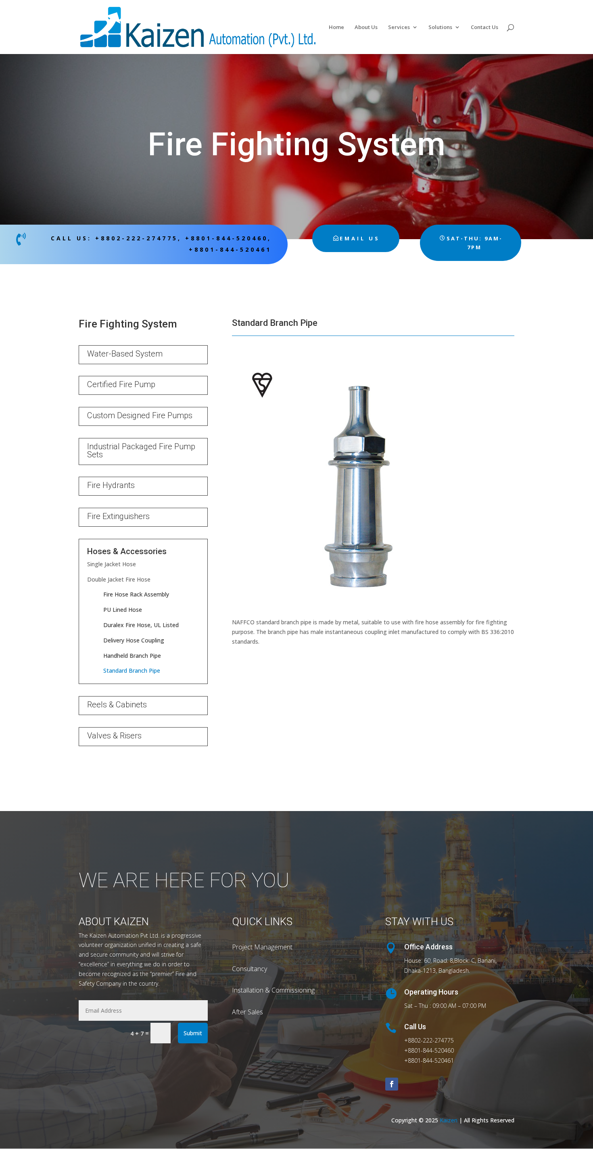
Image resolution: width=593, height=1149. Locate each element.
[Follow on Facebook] (391, 1084)
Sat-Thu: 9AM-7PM (475, 243)
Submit (193, 1033)
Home (336, 27)
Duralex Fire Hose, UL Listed (141, 625)
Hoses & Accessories (127, 551)
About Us (366, 27)
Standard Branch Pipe (131, 670)
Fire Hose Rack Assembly (136, 594)
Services (399, 27)
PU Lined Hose (122, 609)
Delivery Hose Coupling (133, 640)
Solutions (440, 27)
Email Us (360, 238)
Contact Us (484, 27)
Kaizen (448, 1120)
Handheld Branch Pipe (132, 655)
